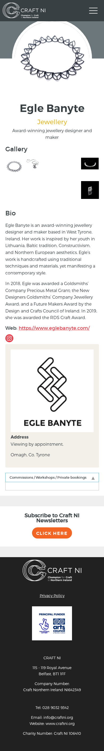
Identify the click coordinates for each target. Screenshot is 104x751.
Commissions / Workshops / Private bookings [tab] (48, 477)
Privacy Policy (52, 595)
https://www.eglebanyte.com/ (54, 328)
